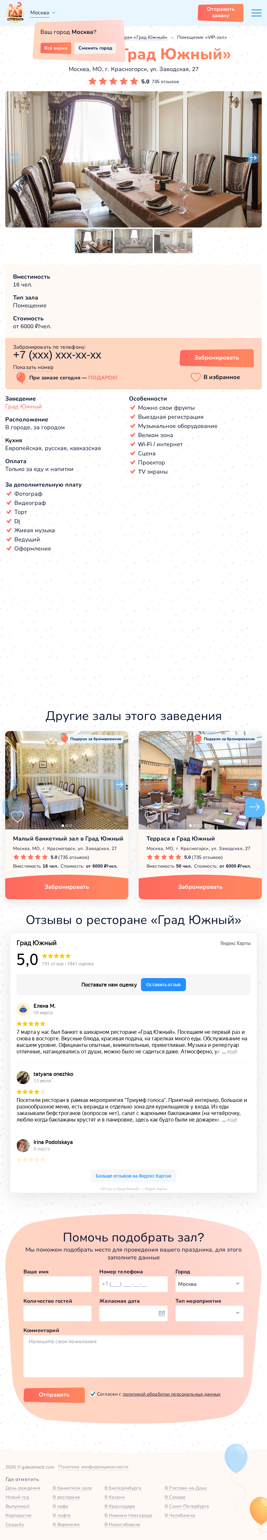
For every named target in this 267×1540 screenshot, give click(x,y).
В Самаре (175, 1497)
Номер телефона (121, 1271)
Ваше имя (36, 1271)
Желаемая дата (119, 1301)
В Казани (115, 1497)
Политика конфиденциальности (93, 1466)
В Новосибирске (123, 1524)
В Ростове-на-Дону (186, 1487)
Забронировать (216, 357)
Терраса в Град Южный (181, 838)
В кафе (60, 1506)
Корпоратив (19, 1515)
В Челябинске (180, 1515)
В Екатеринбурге (123, 1487)
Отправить (54, 1394)
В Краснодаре (120, 1506)
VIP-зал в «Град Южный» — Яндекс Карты (133, 1189)
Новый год (17, 1497)
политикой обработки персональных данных (171, 1394)
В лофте (62, 1515)
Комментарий (41, 1330)
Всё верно (55, 48)
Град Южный (23, 406)
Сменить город (95, 48)
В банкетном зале (72, 1487)
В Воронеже (66, 1524)
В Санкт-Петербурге (187, 1506)
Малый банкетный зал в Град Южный (68, 838)
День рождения (23, 1487)
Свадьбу (15, 1524)
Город (183, 1271)
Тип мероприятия (198, 1301)
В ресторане (66, 1497)
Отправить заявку (221, 12)
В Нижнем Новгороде (129, 1515)
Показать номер (33, 367)
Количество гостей (47, 1301)
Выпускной (17, 1506)
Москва (39, 12)
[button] (14, 158)
